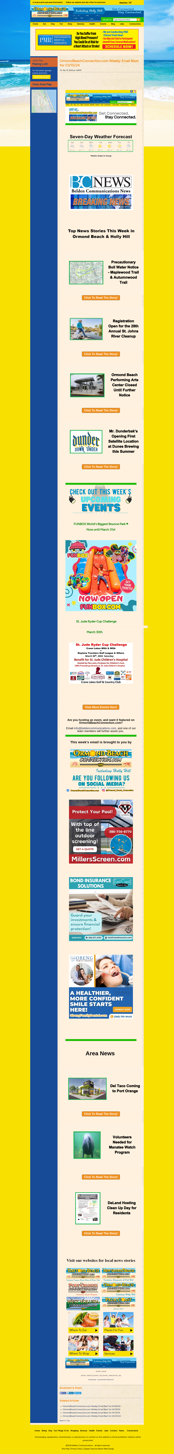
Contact (113, 1430)
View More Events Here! (101, 707)
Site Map (65, 1449)
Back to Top (65, 1421)
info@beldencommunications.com (95, 728)
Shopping (74, 1430)
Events (103, 24)
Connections (135, 24)
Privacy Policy (76, 1449)
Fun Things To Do (61, 1430)
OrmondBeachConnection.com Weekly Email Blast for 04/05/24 (92, 1416)
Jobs (122, 24)
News (121, 1430)
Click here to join (41, 77)
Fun (61, 24)
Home (35, 24)
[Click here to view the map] (44, 112)
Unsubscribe (92, 1379)
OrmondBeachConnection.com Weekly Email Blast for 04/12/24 (91, 1413)
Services (80, 24)
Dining (44, 1430)
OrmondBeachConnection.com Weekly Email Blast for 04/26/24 (91, 1406)
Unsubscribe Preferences (105, 1379)
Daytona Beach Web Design (102, 1449)
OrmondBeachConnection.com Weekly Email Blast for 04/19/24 (91, 1409)
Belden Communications (83, 1445)
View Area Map (42, 84)
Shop (70, 24)
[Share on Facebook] (63, 1394)
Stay (53, 24)
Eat (44, 24)
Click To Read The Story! (101, 297)
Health (92, 24)
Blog (113, 24)
